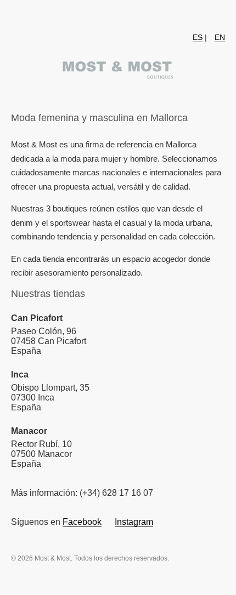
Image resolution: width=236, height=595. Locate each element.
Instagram (134, 522)
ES (198, 37)
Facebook (82, 522)
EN (220, 37)
